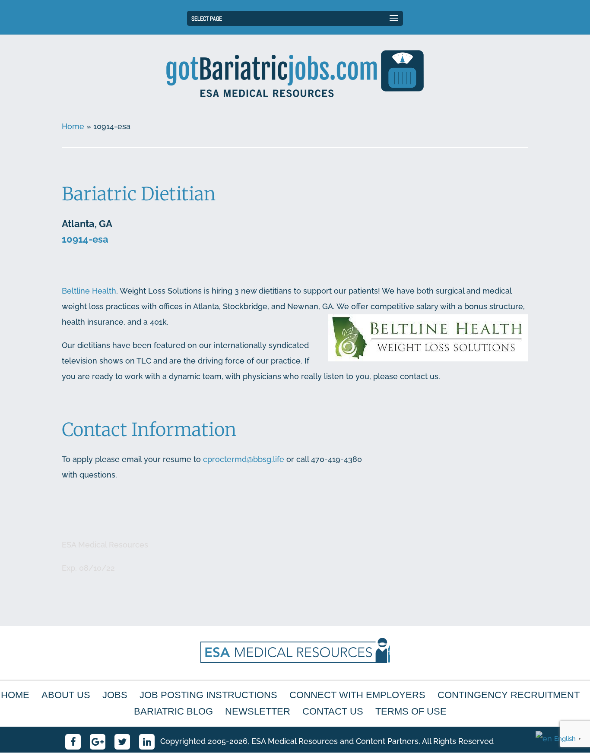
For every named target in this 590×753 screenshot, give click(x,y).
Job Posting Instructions (208, 695)
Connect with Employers (357, 695)
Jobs (114, 695)
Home (73, 126)
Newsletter (257, 711)
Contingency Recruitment (509, 695)
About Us (65, 695)
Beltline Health (89, 290)
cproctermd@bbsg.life (243, 459)
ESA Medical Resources (105, 544)
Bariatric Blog (173, 711)
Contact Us (332, 711)
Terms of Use (411, 711)
